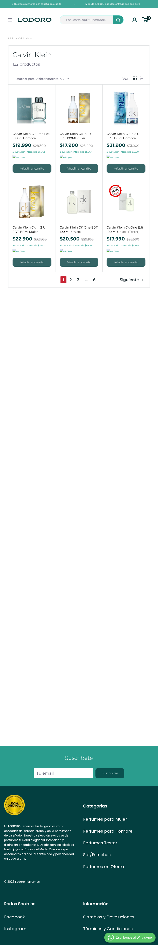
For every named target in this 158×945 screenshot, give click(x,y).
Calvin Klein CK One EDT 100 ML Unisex (79, 229)
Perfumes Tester (100, 843)
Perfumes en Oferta (103, 867)
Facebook (14, 917)
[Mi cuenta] (134, 20)
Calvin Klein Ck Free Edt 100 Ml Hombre (31, 136)
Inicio (11, 38)
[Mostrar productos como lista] (141, 78)
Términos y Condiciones (108, 929)
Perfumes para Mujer (105, 819)
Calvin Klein (24, 38)
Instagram (15, 929)
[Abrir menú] (10, 19)
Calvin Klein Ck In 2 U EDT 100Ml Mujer (76, 136)
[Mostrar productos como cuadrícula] (135, 78)
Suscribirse (110, 773)
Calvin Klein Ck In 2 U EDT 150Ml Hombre (123, 136)
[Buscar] (118, 19)
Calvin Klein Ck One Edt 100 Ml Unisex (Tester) (125, 229)
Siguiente (129, 279)
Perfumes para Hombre (107, 831)
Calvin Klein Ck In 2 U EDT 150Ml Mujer (29, 229)
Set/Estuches (97, 855)
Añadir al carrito (32, 168)
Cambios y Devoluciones (108, 917)
